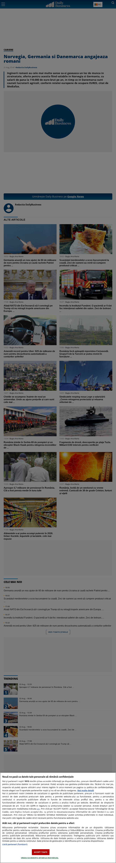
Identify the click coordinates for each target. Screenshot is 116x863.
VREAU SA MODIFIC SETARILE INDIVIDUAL (40, 857)
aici (38, 809)
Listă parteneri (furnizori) (14, 844)
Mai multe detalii (85, 790)
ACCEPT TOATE (40, 852)
